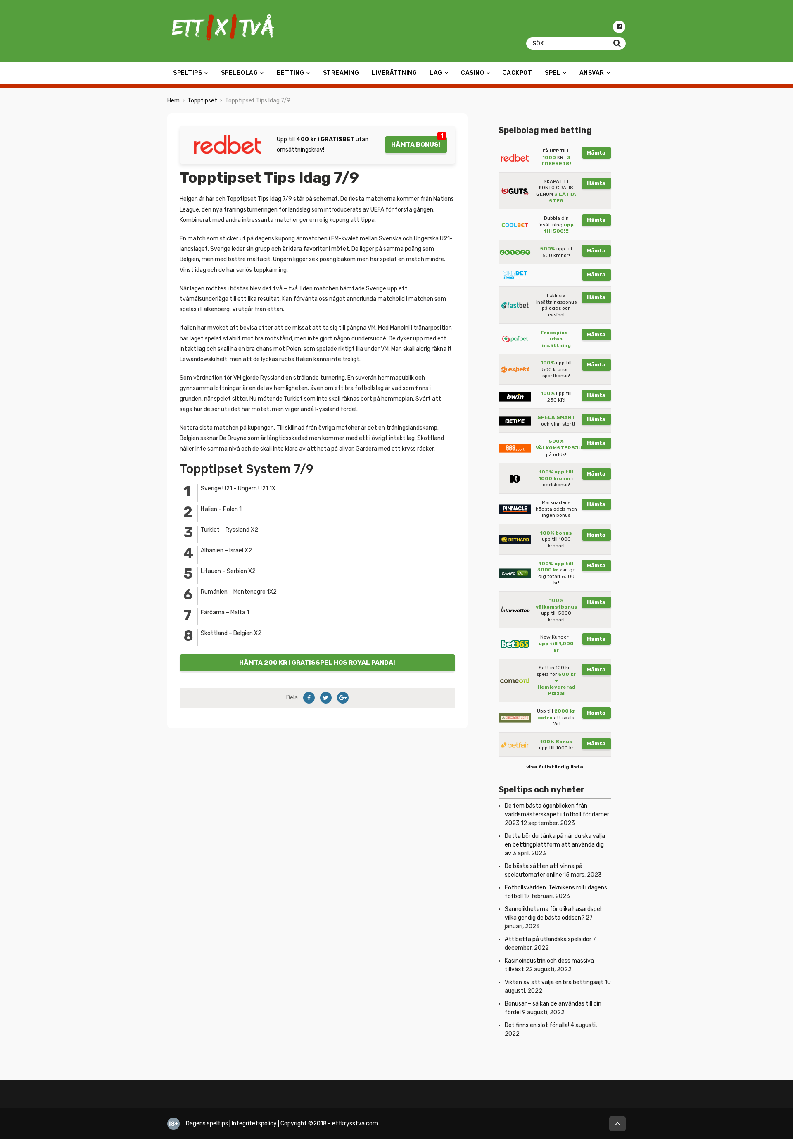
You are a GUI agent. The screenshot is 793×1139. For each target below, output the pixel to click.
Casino (472, 72)
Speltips (187, 72)
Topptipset (202, 100)
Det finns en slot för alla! (537, 1025)
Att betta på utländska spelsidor (548, 939)
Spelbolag (239, 72)
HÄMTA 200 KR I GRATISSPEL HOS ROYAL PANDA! (317, 662)
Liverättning (394, 72)
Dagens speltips (207, 1123)
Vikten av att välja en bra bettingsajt (554, 982)
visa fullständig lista (554, 767)
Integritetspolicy (254, 1123)
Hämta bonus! (416, 144)
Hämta (596, 153)
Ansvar (591, 72)
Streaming (341, 72)
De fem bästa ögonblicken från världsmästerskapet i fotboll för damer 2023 (557, 814)
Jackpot (517, 72)
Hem (173, 100)
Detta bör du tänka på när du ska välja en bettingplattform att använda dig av (555, 844)
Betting (290, 72)
